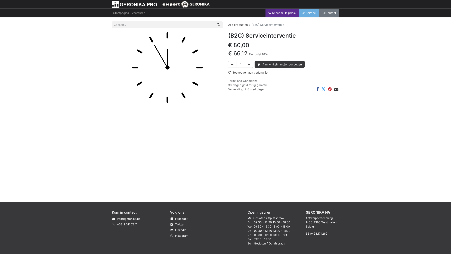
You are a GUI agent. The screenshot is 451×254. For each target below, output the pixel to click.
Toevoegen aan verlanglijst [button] (250, 72)
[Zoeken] (218, 24)
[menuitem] (121, 12)
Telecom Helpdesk (283, 13)
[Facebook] (317, 89)
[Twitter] (323, 89)
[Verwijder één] (232, 64)
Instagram (181, 235)
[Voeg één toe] (249, 64)
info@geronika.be (128, 218)
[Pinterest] (330, 89)
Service (310, 13)
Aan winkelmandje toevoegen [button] (282, 64)
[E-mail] (336, 89)
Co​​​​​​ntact (330, 13)
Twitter (179, 224)
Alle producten (238, 24)
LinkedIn (180, 230)
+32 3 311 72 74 (127, 224)
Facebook (181, 218)
